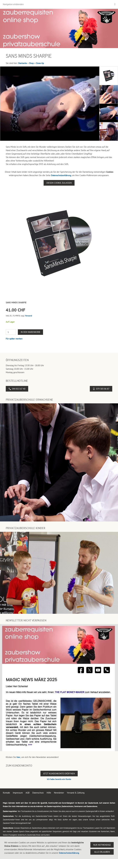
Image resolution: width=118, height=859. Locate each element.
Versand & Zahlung (75, 792)
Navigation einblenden (13, 4)
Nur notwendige (102, 844)
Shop (31, 63)
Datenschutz (38, 792)
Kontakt (6, 792)
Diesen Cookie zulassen (59, 182)
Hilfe (49, 792)
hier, (19, 757)
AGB (27, 792)
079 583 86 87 (102, 388)
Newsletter (59, 792)
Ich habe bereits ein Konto (59, 779)
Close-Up (40, 63)
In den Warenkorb (30, 332)
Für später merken (14, 338)
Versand (28, 315)
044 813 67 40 (18, 388)
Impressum (18, 792)
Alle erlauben (102, 852)
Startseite (22, 63)
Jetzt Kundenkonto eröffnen (59, 773)
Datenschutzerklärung (61, 175)
